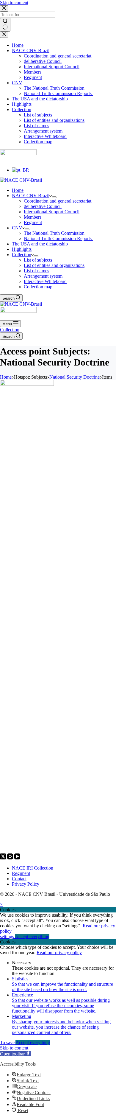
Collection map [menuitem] (38, 141)
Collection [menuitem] (21, 109)
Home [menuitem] (17, 45)
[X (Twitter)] (3, 857)
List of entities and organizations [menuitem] (54, 120)
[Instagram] (10, 857)
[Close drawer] (4, 35)
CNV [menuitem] (17, 82)
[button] (15, 1053)
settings (7, 936)
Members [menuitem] (32, 71)
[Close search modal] (4, 8)
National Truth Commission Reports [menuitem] (58, 93)
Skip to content (14, 2)
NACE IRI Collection (32, 867)
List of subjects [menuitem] (38, 114)
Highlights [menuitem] (22, 104)
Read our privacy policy (59, 952)
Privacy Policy (25, 884)
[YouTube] (17, 857)
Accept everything (32, 936)
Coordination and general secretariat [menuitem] (57, 55)
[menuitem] (20, 169)
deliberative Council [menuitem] (43, 61)
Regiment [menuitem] (33, 77)
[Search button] (5, 25)
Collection (9, 329)
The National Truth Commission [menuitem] (54, 88)
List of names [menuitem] (36, 125)
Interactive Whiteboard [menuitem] (45, 136)
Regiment (21, 873)
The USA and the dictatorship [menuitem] (40, 98)
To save (7, 1042)
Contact (19, 878)
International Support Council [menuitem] (51, 66)
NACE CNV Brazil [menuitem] (30, 50)
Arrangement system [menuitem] (43, 130)
